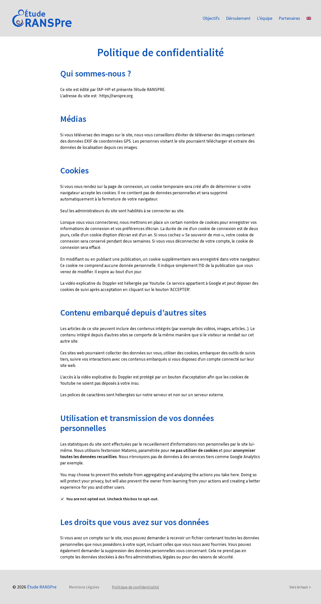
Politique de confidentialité (135, 586)
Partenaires (289, 18)
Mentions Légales (84, 586)
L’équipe (264, 18)
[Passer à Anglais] (308, 18)
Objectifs (211, 18)
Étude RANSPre (41, 587)
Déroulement (238, 18)
